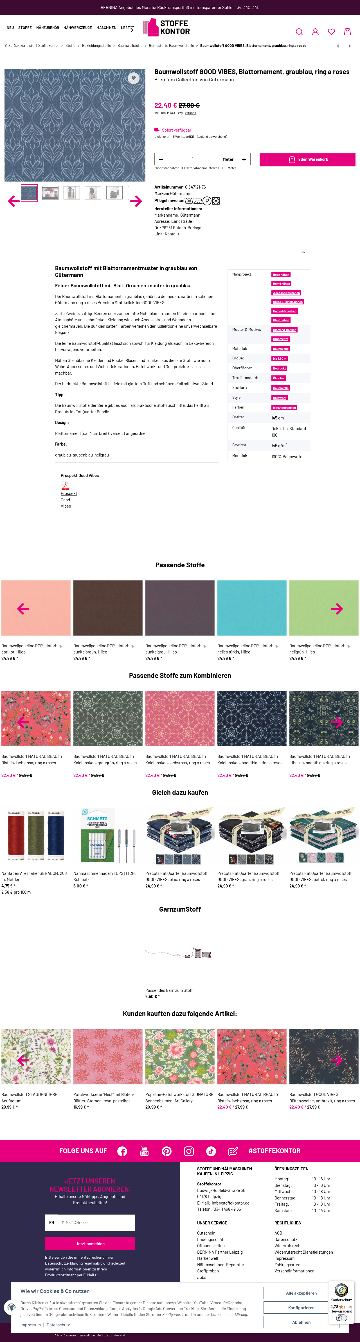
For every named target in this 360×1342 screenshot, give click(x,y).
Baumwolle (281, 348)
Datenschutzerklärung (64, 1262)
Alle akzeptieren (301, 1293)
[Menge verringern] (161, 159)
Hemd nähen (281, 283)
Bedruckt (279, 368)
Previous (13, 201)
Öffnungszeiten (211, 1245)
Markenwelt (207, 1258)
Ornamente (280, 339)
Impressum (31, 1324)
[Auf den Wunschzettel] (133, 78)
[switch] (341, 1318)
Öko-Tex (279, 378)
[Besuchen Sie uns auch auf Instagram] (189, 1151)
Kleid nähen (281, 320)
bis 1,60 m (279, 358)
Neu (10, 27)
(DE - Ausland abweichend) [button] (208, 136)
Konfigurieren (301, 1307)
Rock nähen (281, 274)
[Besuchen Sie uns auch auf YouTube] (144, 1151)
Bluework (279, 398)
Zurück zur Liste (21, 45)
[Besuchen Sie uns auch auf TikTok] (211, 1151)
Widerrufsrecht (288, 1245)
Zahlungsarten (287, 1264)
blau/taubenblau (284, 407)
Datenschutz (58, 1324)
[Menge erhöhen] (244, 159)
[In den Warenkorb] (9, 64)
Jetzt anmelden (90, 1243)
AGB (278, 1232)
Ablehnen (301, 1322)
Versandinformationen (294, 1270)
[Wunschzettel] (331, 32)
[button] (299, 32)
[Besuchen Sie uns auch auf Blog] (233, 1151)
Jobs (201, 1277)
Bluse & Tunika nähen (288, 302)
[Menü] (351, 1283)
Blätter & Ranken (284, 330)
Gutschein (206, 1232)
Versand (190, 112)
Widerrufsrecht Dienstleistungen (303, 1251)
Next (136, 201)
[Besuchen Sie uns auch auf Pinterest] (166, 1151)
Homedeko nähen (284, 311)
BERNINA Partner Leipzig (220, 1251)
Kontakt (172, 233)
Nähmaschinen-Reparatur (220, 1264)
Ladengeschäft (211, 1239)
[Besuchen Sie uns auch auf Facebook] (122, 1151)
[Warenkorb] (347, 32)
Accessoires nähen (286, 293)
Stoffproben (208, 1270)
